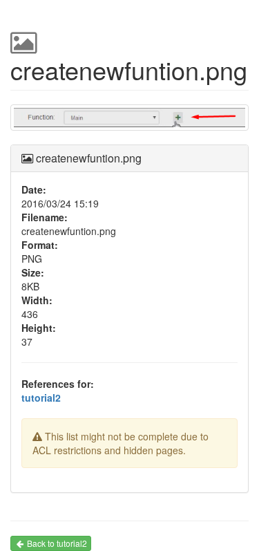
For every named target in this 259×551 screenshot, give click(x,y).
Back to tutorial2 (57, 543)
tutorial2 (41, 397)
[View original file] (129, 122)
